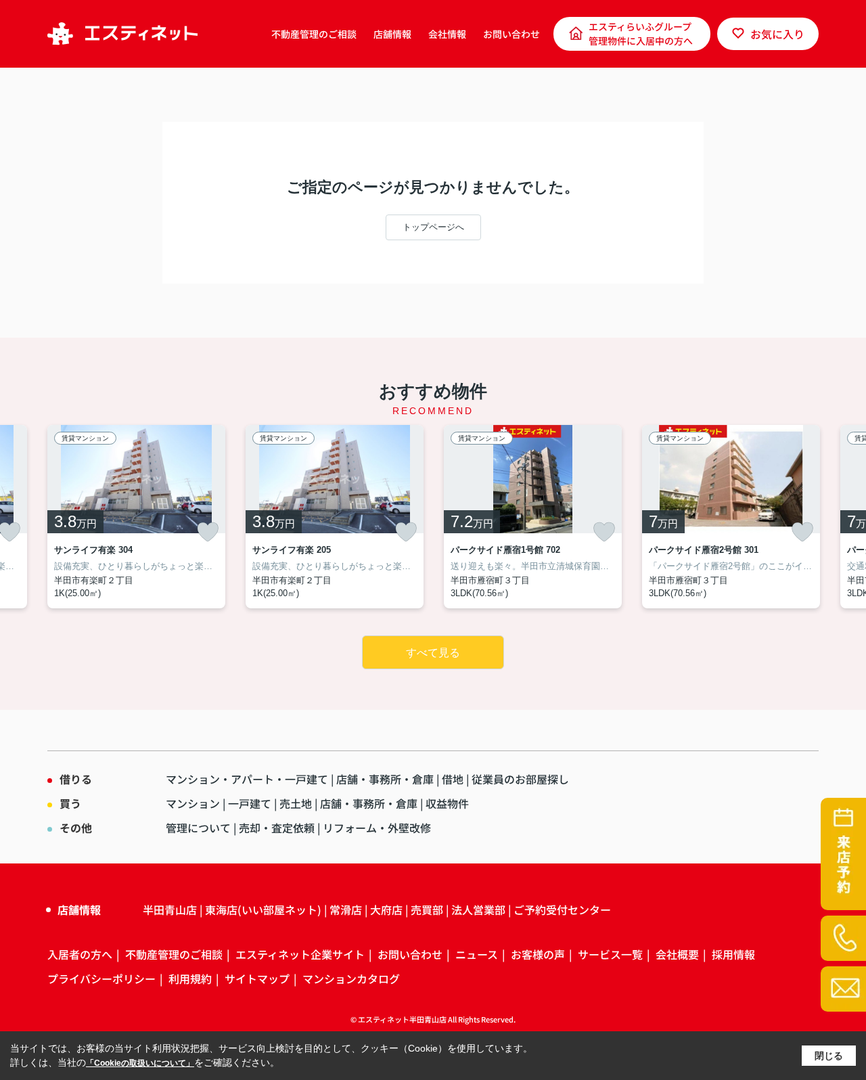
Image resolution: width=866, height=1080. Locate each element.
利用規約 (190, 978)
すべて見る (433, 652)
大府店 (386, 909)
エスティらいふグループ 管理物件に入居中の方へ (641, 33)
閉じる (829, 1055)
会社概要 (677, 954)
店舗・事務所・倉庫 (385, 779)
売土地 (295, 803)
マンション (193, 803)
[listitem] (136, 516)
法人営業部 (478, 909)
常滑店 (345, 909)
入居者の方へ (79, 954)
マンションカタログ (351, 978)
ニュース (476, 954)
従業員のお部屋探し (520, 779)
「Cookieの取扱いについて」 (140, 1063)
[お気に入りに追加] (208, 532)
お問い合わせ (511, 34)
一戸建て (249, 803)
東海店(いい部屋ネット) (263, 909)
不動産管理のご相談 (314, 34)
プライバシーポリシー (101, 978)
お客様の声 (538, 954)
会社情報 (447, 34)
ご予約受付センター (562, 909)
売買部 (427, 909)
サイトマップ (257, 978)
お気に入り (777, 34)
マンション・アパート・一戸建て (247, 779)
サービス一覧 (610, 954)
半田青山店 (170, 909)
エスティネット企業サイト (300, 954)
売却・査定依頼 (277, 827)
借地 (452, 779)
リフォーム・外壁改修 (377, 827)
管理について (198, 827)
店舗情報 (392, 34)
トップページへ (433, 227)
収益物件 (447, 803)
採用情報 (733, 954)
